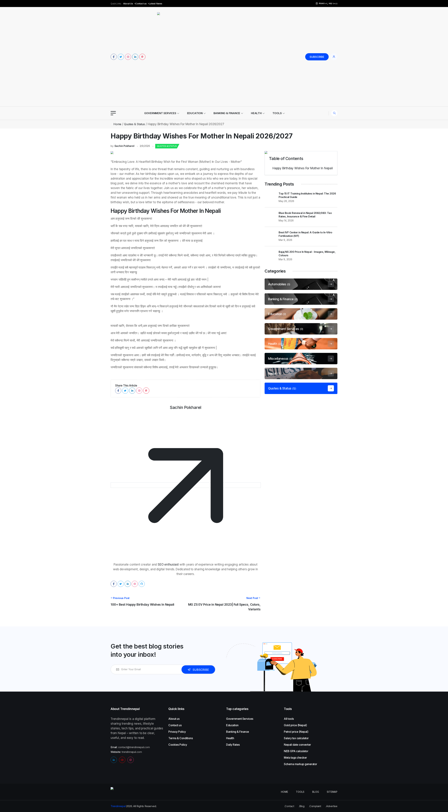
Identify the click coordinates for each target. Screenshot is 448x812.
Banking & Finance (227, 113)
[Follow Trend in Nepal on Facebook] (114, 57)
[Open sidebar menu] (113, 113)
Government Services (160, 113)
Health (256, 113)
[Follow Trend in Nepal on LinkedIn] (135, 57)
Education (195, 113)
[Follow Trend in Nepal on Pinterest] (142, 57)
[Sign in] (333, 56)
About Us (128, 3)
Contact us (141, 3)
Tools (277, 113)
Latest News (155, 3)
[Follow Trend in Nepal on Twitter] (121, 57)
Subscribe (317, 56)
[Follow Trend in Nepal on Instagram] (128, 57)
